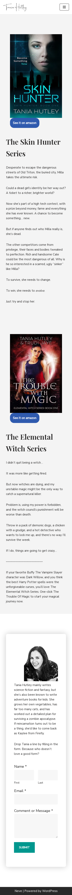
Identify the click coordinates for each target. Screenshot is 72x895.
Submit (24, 847)
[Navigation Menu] (64, 7)
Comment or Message (33, 811)
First (16, 783)
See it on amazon (24, 123)
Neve (18, 891)
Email (20, 791)
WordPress (50, 891)
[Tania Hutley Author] (15, 7)
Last (40, 783)
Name (20, 766)
